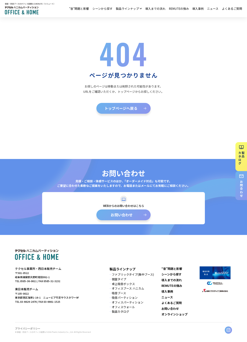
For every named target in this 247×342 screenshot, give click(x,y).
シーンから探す (102, 9)
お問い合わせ (122, 214)
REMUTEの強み (179, 9)
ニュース (212, 9)
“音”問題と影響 (171, 268)
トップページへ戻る (121, 108)
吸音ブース (119, 293)
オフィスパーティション (127, 302)
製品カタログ (120, 311)
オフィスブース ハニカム (128, 288)
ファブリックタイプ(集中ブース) (133, 274)
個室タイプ (119, 279)
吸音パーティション (125, 297)
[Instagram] (228, 330)
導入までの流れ (155, 9)
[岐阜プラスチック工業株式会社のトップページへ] (30, 8)
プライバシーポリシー (27, 328)
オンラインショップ (174, 314)
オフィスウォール (123, 307)
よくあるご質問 (232, 9)
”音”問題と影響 (79, 9)
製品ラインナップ (127, 9)
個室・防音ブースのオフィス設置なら (32, 332)
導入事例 (198, 9)
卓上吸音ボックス (123, 284)
